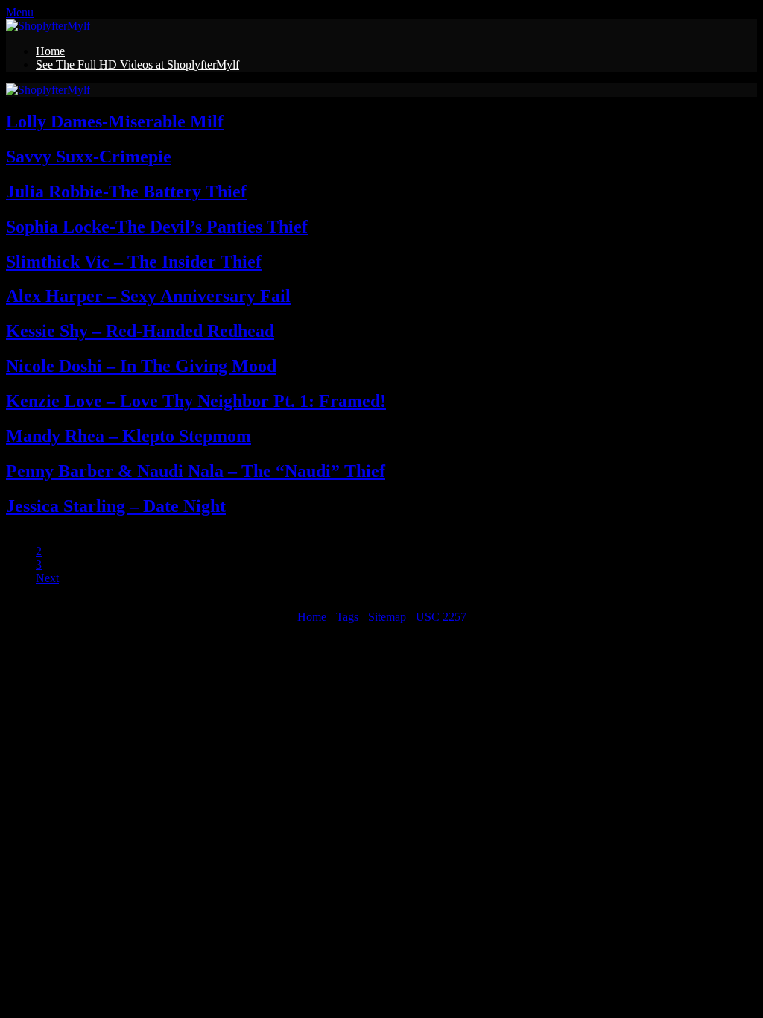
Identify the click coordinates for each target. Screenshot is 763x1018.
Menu (20, 12)
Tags (347, 616)
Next (47, 578)
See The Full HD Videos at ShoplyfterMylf (137, 64)
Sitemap (387, 616)
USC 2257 (441, 616)
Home (50, 51)
